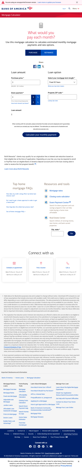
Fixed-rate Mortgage (10, 396)
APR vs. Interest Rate (38, 394)
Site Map (17, 437)
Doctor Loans (7, 418)
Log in (64, 8)
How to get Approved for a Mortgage (43, 404)
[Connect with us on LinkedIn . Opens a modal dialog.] (39, 446)
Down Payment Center (59, 202)
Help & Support (34, 431)
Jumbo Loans (8, 405)
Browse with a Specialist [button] (50, 431)
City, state (57, 229)
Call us (68, 268)
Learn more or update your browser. (49, 2)
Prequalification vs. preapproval (41, 397)
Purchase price (21, 78)
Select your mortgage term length (61, 78)
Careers (26, 437)
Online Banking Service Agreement (48, 434)
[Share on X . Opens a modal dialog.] (43, 66)
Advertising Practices (71, 434)
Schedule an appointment (14, 268)
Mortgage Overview (9, 389)
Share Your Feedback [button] (40, 437)
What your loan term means (56, 86)
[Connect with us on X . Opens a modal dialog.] (47, 446)
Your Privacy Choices (57, 437)
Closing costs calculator (60, 196)
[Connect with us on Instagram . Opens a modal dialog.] (35, 446)
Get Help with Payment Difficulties (67, 398)
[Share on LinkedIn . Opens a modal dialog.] (39, 66)
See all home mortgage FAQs (16, 211)
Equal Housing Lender (52, 453)
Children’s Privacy (18, 434)
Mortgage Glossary (37, 417)
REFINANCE (48, 53)
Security (31, 434)
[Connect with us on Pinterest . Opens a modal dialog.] (43, 446)
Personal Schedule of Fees (12, 347)
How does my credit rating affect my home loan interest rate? (21, 195)
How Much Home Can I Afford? (41, 387)
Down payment (21, 93)
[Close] (78, 461)
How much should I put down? (20, 103)
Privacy (6, 434)
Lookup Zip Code (53, 101)
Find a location (41, 268)
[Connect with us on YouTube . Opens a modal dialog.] (51, 446)
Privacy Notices (66, 466)
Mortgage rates (56, 191)
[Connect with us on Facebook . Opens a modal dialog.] (30, 446)
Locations (10, 431)
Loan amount (19, 110)
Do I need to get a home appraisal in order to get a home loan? (21, 201)
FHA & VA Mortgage (10, 414)
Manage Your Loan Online (64, 407)
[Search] (69, 8)
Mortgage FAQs (36, 413)
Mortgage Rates (8, 393)
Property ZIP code (57, 93)
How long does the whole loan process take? (20, 207)
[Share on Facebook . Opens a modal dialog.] (34, 66)
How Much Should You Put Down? (42, 391)
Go (73, 234)
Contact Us (21, 431)
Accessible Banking (68, 431)
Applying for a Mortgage (39, 401)
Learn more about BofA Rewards (16, 169)
